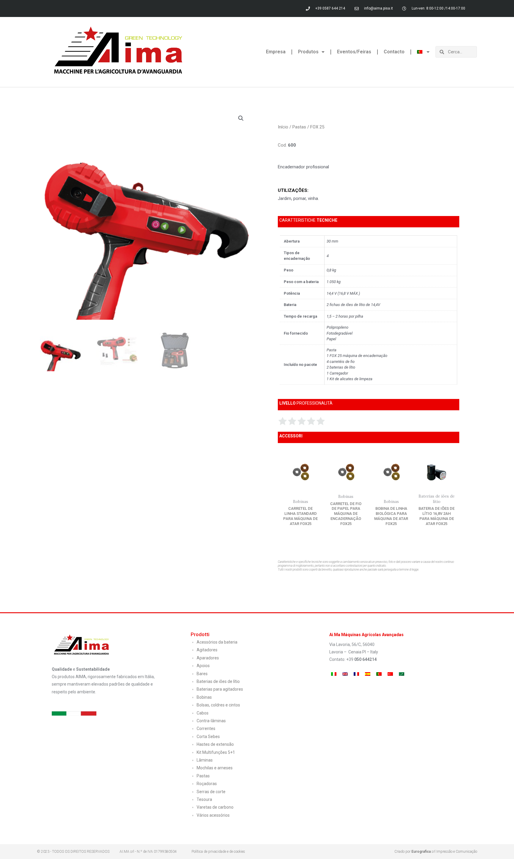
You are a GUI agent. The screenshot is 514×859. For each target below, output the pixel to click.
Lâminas (205, 760)
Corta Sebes (208, 736)
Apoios (203, 665)
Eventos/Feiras (354, 52)
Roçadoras (207, 783)
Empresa (276, 52)
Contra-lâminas (211, 720)
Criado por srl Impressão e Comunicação (435, 851)
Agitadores (207, 649)
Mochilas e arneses (215, 767)
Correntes (206, 728)
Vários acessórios (213, 815)
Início (283, 127)
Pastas (299, 127)
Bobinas (204, 697)
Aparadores (208, 657)
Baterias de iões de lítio (218, 681)
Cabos (203, 713)
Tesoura (204, 799)
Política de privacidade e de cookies (218, 851)
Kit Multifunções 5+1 (216, 752)
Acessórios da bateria (217, 642)
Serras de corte (211, 791)
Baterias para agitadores (220, 689)
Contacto (394, 52)
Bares (202, 673)
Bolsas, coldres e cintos (218, 705)
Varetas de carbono (215, 807)
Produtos (308, 52)
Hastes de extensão (215, 744)
